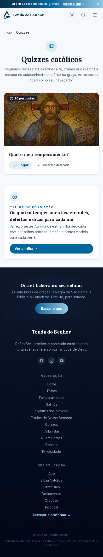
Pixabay (37, 540)
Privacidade (51, 451)
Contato (51, 445)
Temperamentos (51, 398)
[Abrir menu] (95, 15)
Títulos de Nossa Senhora (51, 418)
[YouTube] (61, 361)
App (51, 473)
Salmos (51, 404)
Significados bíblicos (51, 411)
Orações (51, 500)
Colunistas (52, 431)
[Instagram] (51, 361)
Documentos (52, 494)
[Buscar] (83, 15)
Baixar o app (72, 4)
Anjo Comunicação (57, 535)
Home (51, 384)
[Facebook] (41, 361)
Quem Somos (51, 438)
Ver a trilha (24, 249)
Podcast (51, 507)
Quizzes (51, 424)
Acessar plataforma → (51, 515)
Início (8, 32)
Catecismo (51, 487)
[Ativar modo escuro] (72, 15)
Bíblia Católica (51, 480)
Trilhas (51, 391)
